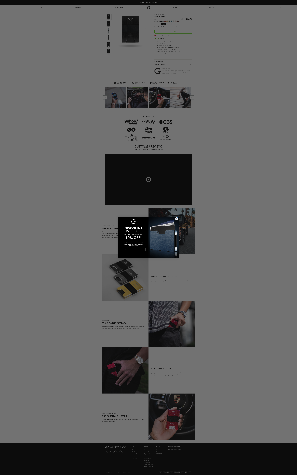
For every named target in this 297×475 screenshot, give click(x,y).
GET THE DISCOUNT (141, 251)
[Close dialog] (176, 218)
